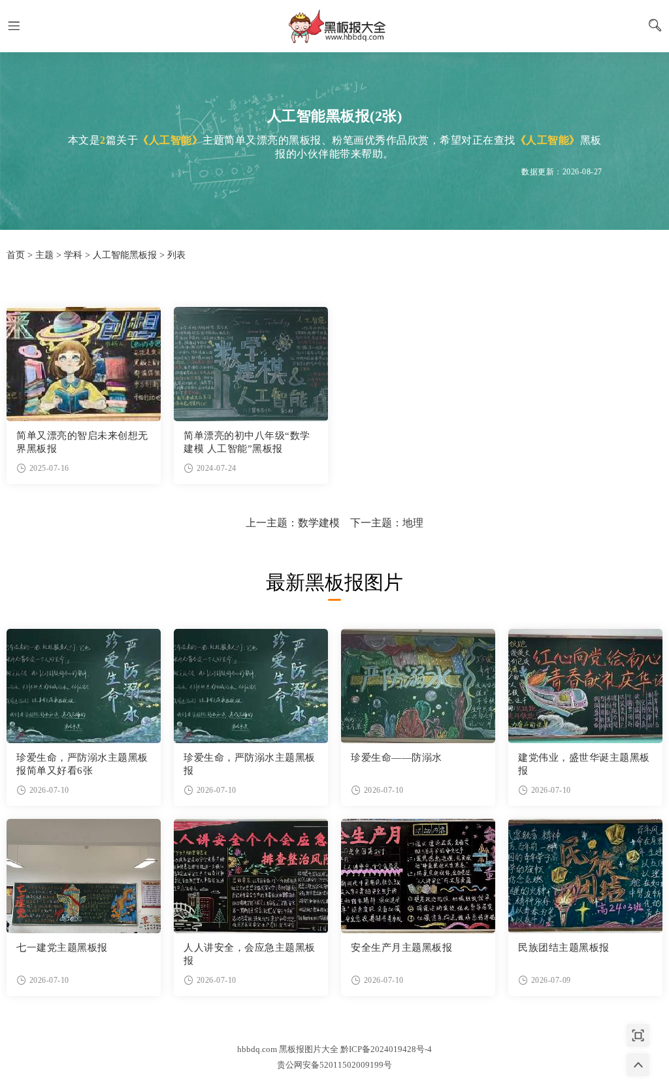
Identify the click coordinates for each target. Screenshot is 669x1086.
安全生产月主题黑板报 (401, 947)
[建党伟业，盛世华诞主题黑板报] (585, 686)
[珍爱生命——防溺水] (418, 686)
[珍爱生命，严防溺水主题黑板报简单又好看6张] (84, 686)
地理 (412, 522)
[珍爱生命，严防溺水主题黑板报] (251, 686)
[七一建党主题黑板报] (84, 876)
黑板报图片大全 (334, 26)
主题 (44, 255)
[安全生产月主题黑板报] (418, 876)
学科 (73, 255)
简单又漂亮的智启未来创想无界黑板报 (82, 442)
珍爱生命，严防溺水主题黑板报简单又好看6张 (82, 764)
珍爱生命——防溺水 (396, 757)
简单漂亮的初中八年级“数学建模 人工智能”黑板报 (247, 442)
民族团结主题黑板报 (564, 947)
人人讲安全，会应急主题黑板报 (250, 954)
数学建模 (319, 522)
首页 (16, 255)
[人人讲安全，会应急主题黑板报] (251, 876)
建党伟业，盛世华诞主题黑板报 (584, 764)
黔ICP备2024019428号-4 (386, 1049)
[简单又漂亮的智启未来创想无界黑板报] (84, 364)
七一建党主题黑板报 (62, 947)
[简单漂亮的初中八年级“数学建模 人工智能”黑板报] (251, 364)
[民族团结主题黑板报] (585, 876)
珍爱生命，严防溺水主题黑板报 (250, 764)
